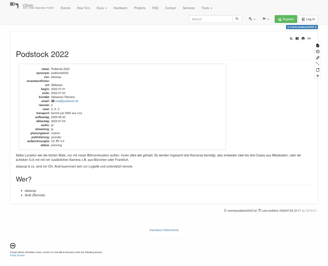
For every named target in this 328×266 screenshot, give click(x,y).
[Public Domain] (12, 245)
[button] (252, 19)
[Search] (237, 19)
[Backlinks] (318, 57)
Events (65, 8)
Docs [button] (101, 8)
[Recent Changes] (291, 38)
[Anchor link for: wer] (35, 178)
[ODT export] (318, 69)
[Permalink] (309, 38)
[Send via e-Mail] (297, 38)
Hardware (120, 8)
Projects (139, 8)
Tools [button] (205, 8)
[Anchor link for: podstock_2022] (73, 53)
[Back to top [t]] (318, 75)
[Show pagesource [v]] (318, 45)
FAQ (155, 8)
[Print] (303, 38)
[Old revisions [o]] (318, 51)
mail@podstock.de (66, 101)
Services (189, 8)
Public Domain (17, 255)
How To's (83, 8)
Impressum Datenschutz (164, 230)
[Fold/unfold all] (318, 63)
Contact (170, 8)
